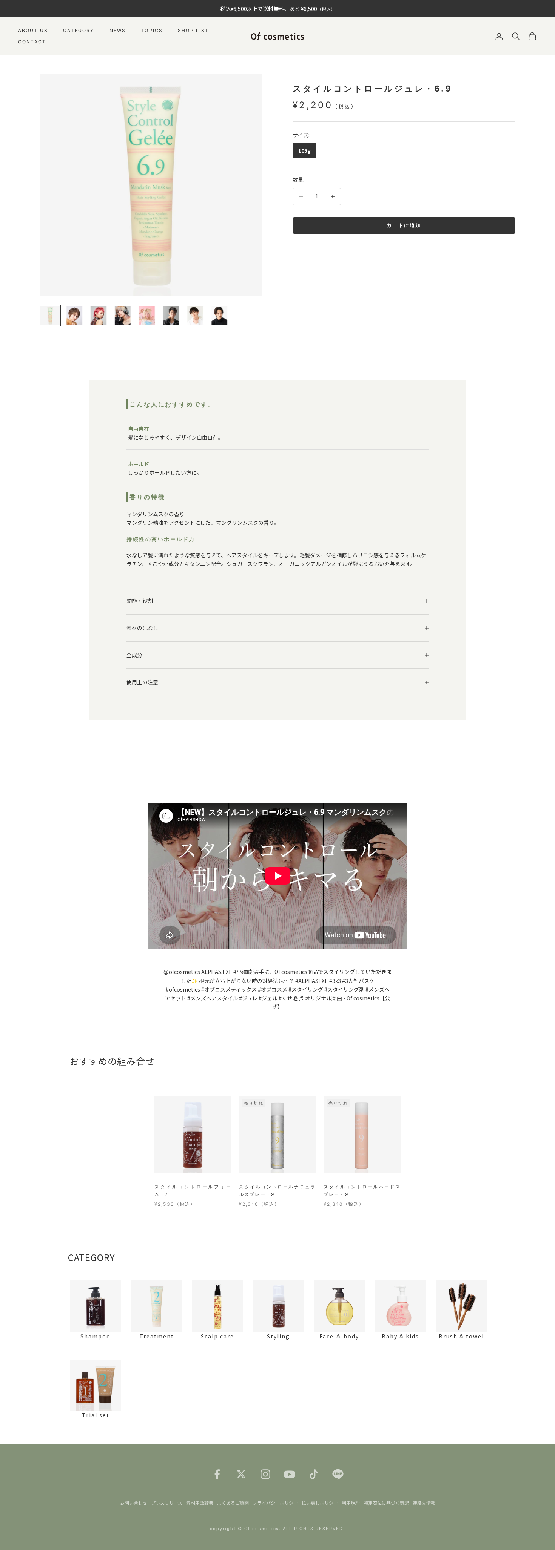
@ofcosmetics (181, 971)
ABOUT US (33, 30)
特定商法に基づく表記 (386, 1502)
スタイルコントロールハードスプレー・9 (362, 1190)
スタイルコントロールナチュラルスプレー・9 (277, 1190)
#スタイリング (305, 989)
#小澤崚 (242, 971)
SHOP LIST (193, 30)
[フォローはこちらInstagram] (265, 1474)
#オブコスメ (272, 989)
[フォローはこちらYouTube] (290, 1474)
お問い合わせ (133, 1502)
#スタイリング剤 (344, 989)
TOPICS (152, 30)
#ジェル (268, 998)
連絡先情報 (424, 1502)
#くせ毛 (288, 998)
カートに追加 (404, 225)
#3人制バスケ (358, 980)
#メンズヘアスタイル (212, 998)
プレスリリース (166, 1502)
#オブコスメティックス (229, 989)
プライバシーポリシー (275, 1502)
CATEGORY (78, 30)
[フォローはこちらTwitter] (241, 1474)
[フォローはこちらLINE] (338, 1474)
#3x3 (335, 980)
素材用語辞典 (199, 1502)
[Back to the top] (538, 1533)
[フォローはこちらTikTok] (314, 1474)
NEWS (117, 30)
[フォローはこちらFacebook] (217, 1474)
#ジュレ (248, 998)
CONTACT (32, 41)
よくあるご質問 (233, 1502)
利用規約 (351, 1502)
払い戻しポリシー (320, 1502)
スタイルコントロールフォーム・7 (192, 1190)
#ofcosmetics (183, 989)
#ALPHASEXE (311, 980)
